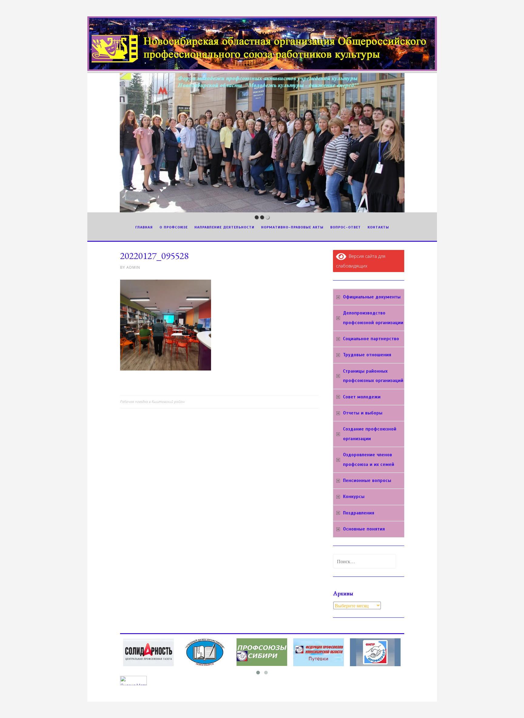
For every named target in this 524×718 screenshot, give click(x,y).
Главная (144, 227)
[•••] (262, 142)
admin (133, 267)
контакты (378, 227)
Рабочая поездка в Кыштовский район (152, 401)
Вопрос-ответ (345, 227)
